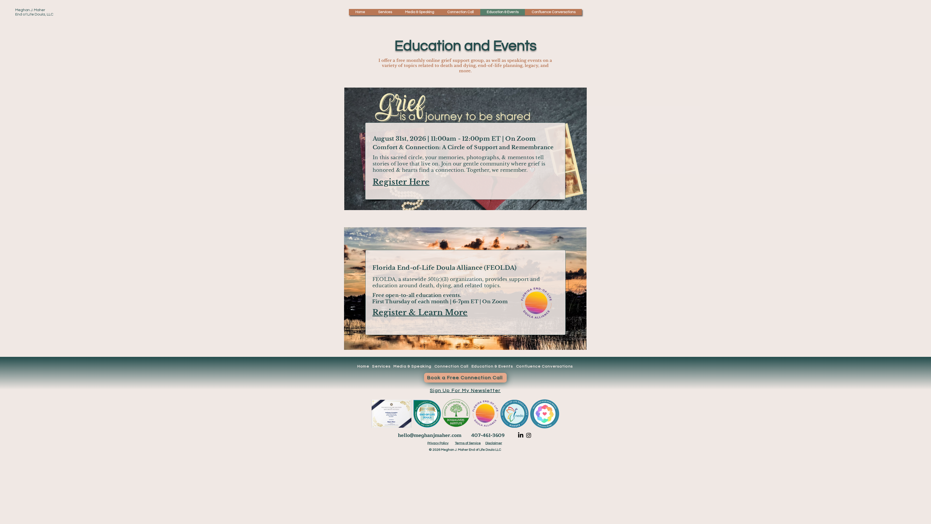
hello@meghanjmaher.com (429, 435)
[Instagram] (528, 435)
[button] (384, 12)
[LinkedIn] (520, 435)
